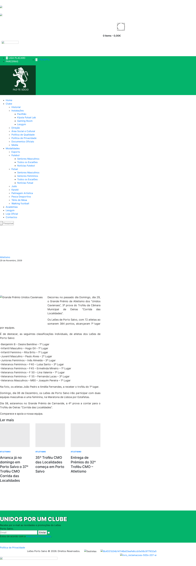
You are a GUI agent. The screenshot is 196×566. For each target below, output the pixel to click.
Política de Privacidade (38, 536)
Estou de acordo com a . (26, 536)
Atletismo (5, 257)
